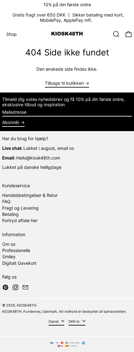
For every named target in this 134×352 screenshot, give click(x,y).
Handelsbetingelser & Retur (30, 195)
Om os (8, 244)
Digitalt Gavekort (19, 263)
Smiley (9, 256)
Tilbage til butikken (64, 83)
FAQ (6, 201)
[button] (116, 34)
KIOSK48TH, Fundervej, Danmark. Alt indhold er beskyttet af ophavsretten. (64, 311)
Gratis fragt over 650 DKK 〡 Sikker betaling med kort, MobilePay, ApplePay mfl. (68, 17)
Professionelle (16, 250)
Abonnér (10, 122)
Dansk (54, 321)
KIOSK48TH (26, 305)
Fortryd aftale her (19, 220)
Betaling (10, 214)
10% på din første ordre (67, 4)
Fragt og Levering (20, 208)
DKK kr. (75, 321)
